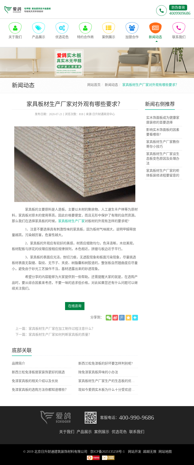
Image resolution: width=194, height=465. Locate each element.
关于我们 (66, 432)
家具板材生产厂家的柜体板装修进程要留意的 (162, 173)
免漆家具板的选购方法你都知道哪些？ (40, 389)
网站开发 (134, 451)
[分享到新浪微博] (115, 317)
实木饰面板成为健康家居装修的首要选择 (162, 120)
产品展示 (84, 432)
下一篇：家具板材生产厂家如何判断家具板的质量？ (53, 334)
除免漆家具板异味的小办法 (98, 372)
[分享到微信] (108, 317)
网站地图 (165, 451)
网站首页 (94, 85)
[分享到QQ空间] (128, 317)
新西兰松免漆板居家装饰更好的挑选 (38, 372)
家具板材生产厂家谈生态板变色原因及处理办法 (162, 158)
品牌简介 (18, 363)
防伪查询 (178, 7)
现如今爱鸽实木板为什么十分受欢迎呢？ (108, 389)
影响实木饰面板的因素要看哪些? (162, 132)
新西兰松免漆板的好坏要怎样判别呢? (105, 363)
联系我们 (136, 432)
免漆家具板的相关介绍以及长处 (35, 381)
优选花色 (119, 432)
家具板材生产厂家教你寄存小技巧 (162, 144)
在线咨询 (74, 306)
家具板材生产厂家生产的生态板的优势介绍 (108, 381)
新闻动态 (111, 85)
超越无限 (149, 451)
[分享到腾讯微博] (122, 317)
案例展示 (101, 432)
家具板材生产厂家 (71, 221)
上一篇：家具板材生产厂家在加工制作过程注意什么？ (55, 328)
